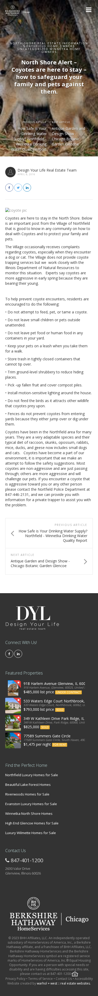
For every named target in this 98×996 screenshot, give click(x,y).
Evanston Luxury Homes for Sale (31, 803)
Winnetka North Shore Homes (29, 813)
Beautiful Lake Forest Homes (28, 784)
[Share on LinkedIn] (27, 188)
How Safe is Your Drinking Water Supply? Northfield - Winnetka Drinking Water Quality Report (29, 139)
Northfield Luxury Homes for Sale (31, 775)
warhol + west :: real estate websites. (64, 983)
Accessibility (84, 978)
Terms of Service (40, 978)
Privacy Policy (15, 978)
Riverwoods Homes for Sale (27, 794)
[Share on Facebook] (9, 188)
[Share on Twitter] (18, 188)
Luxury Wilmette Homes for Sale (30, 832)
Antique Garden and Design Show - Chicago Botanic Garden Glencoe (68, 136)
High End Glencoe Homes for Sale (32, 823)
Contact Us (64, 978)
